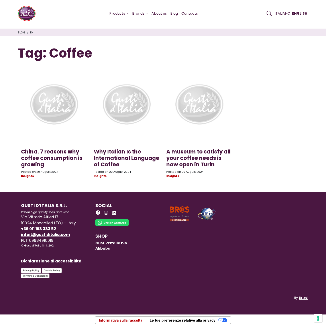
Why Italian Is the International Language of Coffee (126, 158)
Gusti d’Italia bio (111, 243)
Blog (174, 13)
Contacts (189, 13)
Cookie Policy (52, 270)
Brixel (303, 297)
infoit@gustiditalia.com (45, 234)
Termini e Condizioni (35, 275)
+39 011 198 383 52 (38, 228)
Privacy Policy (31, 270)
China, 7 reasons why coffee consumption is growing (51, 158)
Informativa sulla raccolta (120, 320)
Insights (27, 176)
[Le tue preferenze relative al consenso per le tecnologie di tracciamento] (318, 318)
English (299, 13)
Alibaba (102, 248)
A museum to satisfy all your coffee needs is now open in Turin (198, 158)
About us (159, 13)
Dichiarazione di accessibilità (51, 261)
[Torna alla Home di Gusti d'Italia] (28, 13)
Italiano (282, 13)
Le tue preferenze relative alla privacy (182, 320)
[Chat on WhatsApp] (112, 225)
